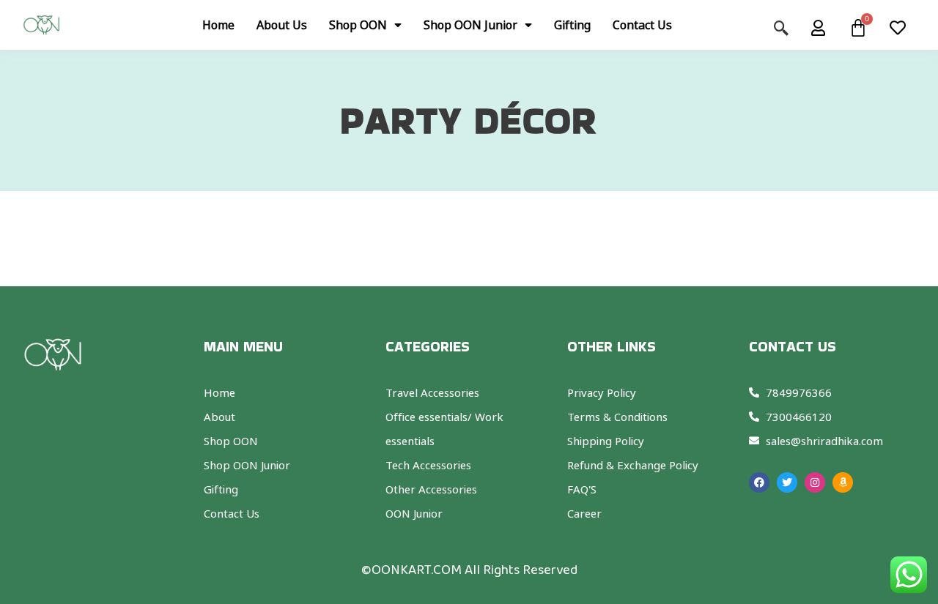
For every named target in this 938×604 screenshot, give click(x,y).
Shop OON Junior (470, 25)
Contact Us (642, 25)
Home (218, 25)
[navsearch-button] (788, 25)
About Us (281, 25)
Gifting (572, 25)
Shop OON (358, 25)
